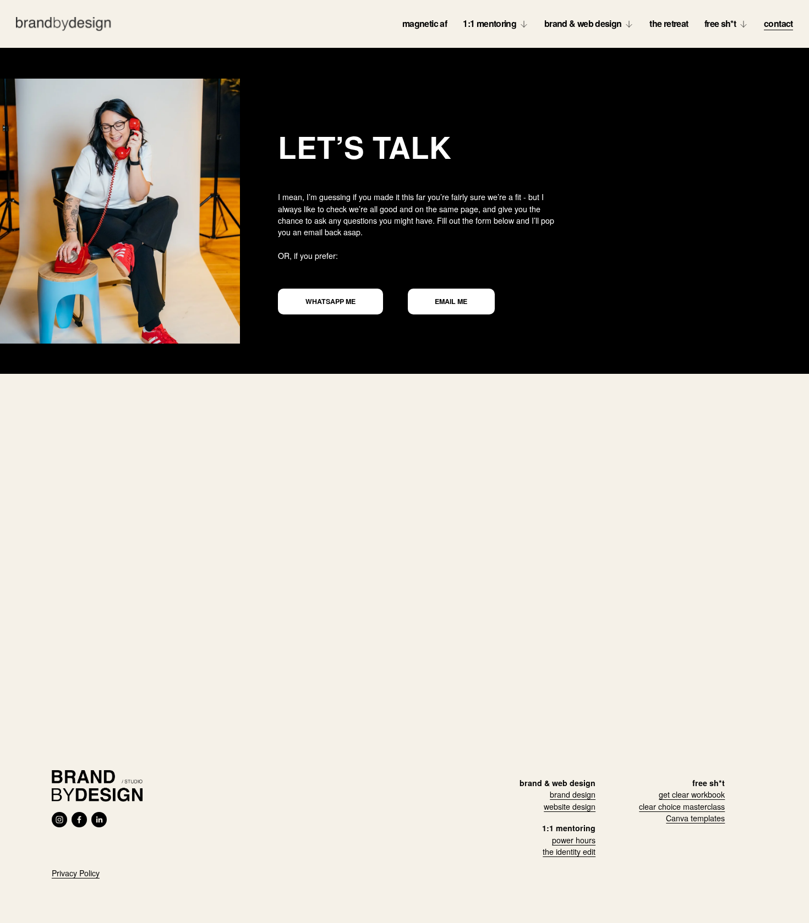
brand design (572, 794)
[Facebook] (79, 819)
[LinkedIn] (99, 819)
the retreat (668, 23)
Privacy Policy (76, 872)
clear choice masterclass (682, 806)
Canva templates (695, 818)
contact (778, 23)
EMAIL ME (451, 301)
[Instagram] (59, 819)
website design (569, 806)
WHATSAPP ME (330, 301)
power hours (573, 839)
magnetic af (424, 23)
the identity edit (569, 851)
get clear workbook (692, 794)
